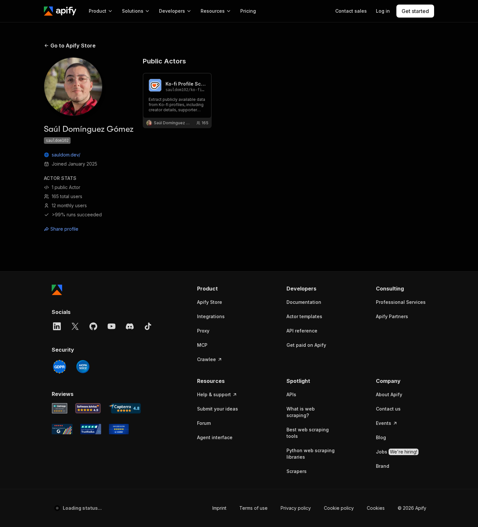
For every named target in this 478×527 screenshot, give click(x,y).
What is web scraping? (300, 412)
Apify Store (209, 302)
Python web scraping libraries (310, 454)
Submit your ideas (217, 409)
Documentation (303, 302)
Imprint (204, 508)
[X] (75, 326)
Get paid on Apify (306, 345)
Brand (382, 466)
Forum (204, 423)
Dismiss (69, 511)
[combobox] (73, 229)
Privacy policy (280, 508)
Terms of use (238, 508)
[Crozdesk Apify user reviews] (119, 429)
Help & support (214, 394)
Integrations (211, 316)
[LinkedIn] (57, 326)
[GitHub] (93, 326)
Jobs (396, 451)
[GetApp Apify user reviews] (59, 408)
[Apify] (60, 11)
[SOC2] (83, 366)
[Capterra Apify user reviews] (125, 408)
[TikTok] (148, 326)
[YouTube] (111, 326)
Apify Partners (392, 316)
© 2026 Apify (412, 508)
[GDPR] (59, 366)
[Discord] (130, 326)
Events (383, 423)
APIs (291, 394)
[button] (222, 288)
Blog (381, 437)
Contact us (388, 409)
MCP (202, 345)
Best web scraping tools (307, 433)
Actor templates (304, 316)
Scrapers (296, 471)
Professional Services (401, 302)
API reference (301, 330)
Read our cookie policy (74, 497)
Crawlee (206, 359)
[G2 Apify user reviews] (62, 429)
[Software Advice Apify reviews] (88, 408)
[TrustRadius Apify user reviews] (90, 429)
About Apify (389, 394)
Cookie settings (368, 508)
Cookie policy (323, 508)
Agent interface (214, 437)
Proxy (203, 330)
